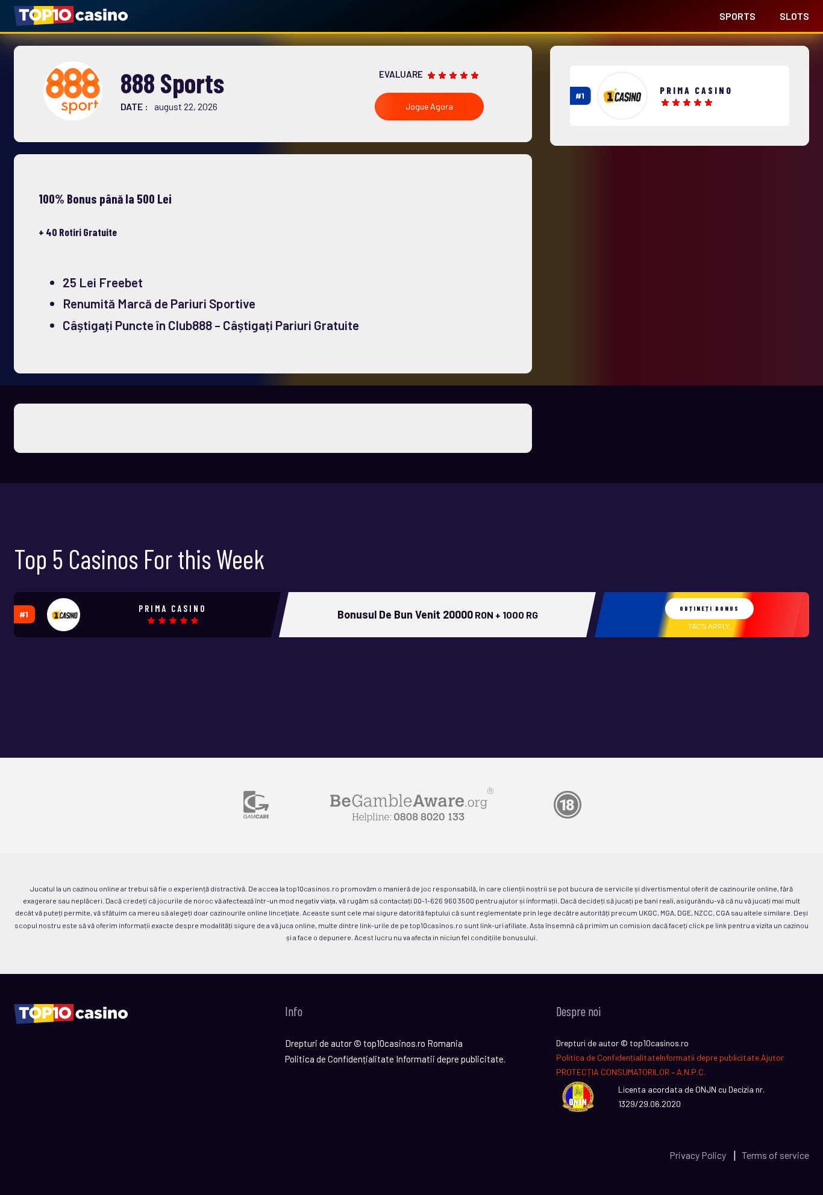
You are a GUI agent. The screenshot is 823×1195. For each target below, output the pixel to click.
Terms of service (775, 1155)
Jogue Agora (429, 106)
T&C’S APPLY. (709, 626)
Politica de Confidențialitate (608, 1057)
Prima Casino (696, 90)
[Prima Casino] (622, 96)
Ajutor (772, 1057)
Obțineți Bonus (709, 608)
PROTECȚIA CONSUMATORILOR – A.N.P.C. (631, 1072)
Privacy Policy (698, 1155)
